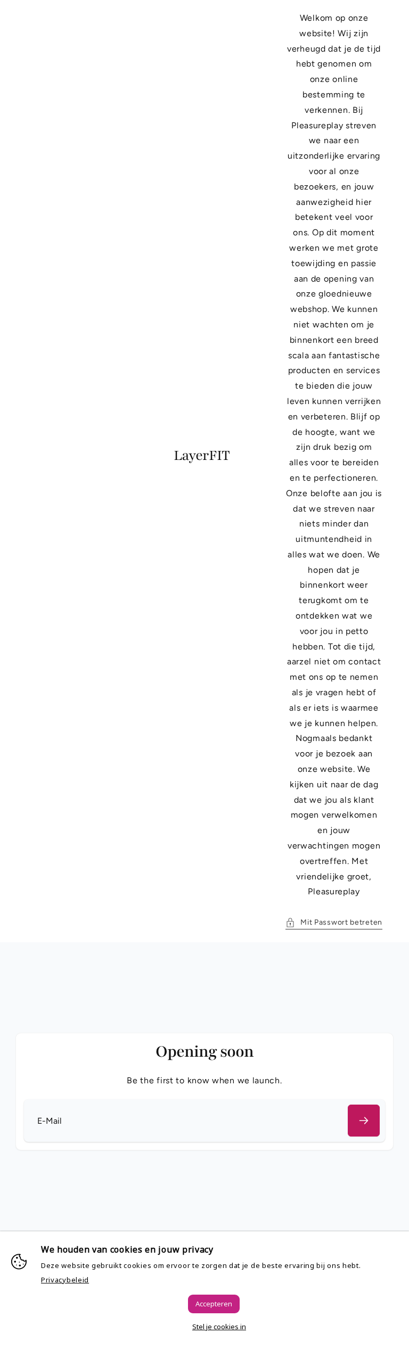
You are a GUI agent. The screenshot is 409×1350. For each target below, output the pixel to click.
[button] (333, 922)
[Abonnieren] (364, 1121)
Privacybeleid (65, 1280)
